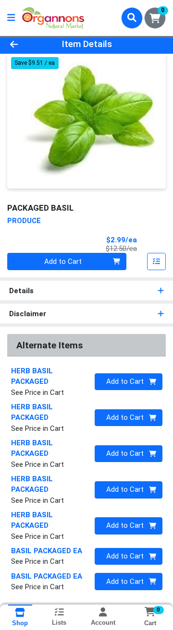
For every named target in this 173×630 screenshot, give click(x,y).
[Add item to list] (156, 261)
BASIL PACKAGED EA (46, 551)
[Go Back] (27, 44)
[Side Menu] (11, 18)
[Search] (131, 17)
